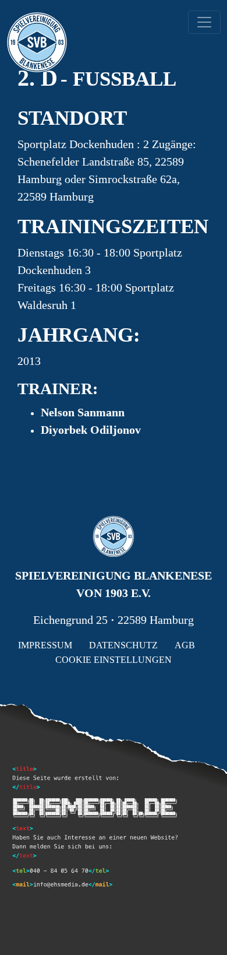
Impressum (45, 645)
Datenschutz (123, 645)
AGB (185, 645)
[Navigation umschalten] (204, 22)
